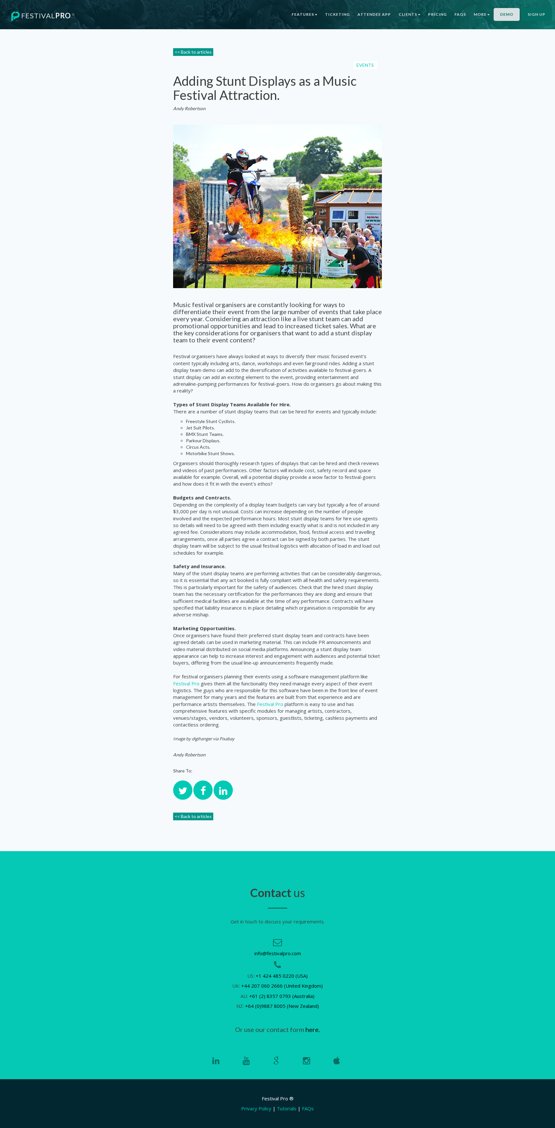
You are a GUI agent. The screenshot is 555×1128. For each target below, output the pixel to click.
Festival (47, 15)
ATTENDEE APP (374, 14)
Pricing (437, 14)
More (480, 14)
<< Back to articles (193, 52)
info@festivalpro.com (277, 953)
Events (365, 65)
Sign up (536, 14)
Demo (506, 14)
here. (312, 1029)
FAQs (460, 14)
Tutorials (286, 1108)
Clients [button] (408, 14)
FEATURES (303, 14)
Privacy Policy (256, 1108)
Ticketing (337, 14)
